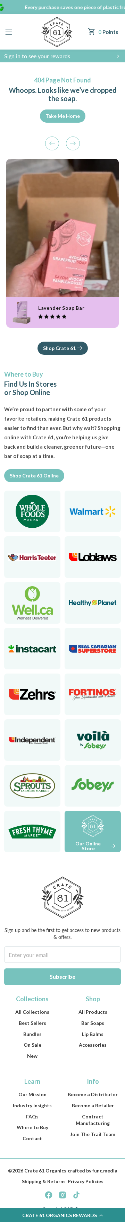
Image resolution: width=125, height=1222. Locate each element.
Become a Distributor (93, 1094)
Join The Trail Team (92, 1134)
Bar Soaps (92, 1023)
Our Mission (32, 1094)
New (32, 1056)
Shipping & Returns (44, 1181)
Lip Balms (92, 1034)
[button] (8, 32)
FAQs (32, 1116)
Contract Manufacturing (93, 1120)
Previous (52, 143)
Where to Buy (32, 1127)
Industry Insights (32, 1105)
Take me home (62, 116)
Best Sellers (32, 1023)
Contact (32, 1138)
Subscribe (62, 976)
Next (73, 143)
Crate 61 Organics (45, 1170)
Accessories (93, 1045)
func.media (104, 1170)
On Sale (32, 1045)
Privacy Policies (85, 1181)
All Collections (32, 1012)
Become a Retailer (93, 1105)
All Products (92, 1012)
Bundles (32, 1034)
